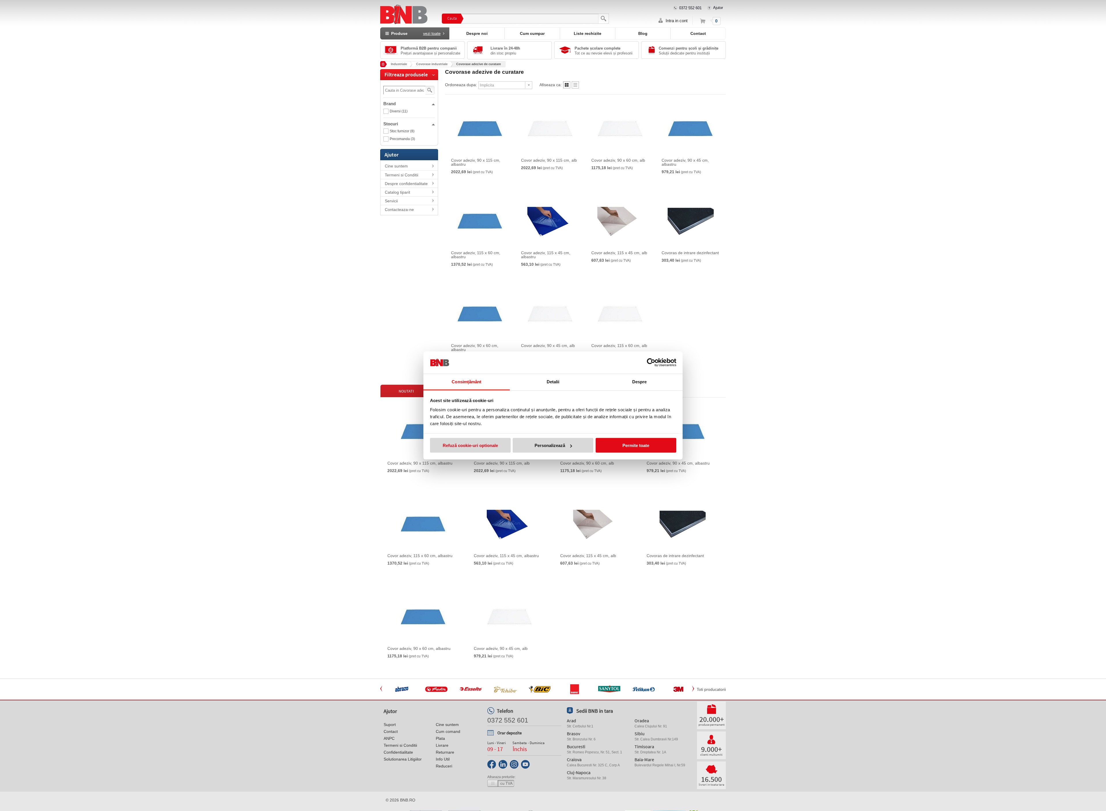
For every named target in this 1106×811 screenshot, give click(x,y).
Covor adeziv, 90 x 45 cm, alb (548, 346)
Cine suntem (396, 166)
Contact (698, 33)
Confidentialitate (398, 752)
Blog (642, 33)
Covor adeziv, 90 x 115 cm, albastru (475, 162)
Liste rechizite (587, 33)
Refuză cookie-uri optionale (470, 445)
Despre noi (477, 33)
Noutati (406, 391)
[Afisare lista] (575, 87)
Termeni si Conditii (401, 175)
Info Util (443, 759)
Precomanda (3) (402, 139)
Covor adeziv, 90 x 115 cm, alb (549, 160)
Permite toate (635, 445)
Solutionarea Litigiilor (403, 759)
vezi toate (432, 33)
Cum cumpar (532, 33)
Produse (415, 33)
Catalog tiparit (397, 192)
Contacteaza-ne (399, 209)
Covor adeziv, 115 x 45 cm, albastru (545, 255)
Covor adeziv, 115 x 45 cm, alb (619, 253)
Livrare (442, 745)
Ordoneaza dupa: (461, 84)
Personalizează (550, 445)
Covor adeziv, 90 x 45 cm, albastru (685, 162)
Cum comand (448, 731)
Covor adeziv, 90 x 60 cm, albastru (474, 348)
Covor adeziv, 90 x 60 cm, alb (618, 160)
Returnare (445, 752)
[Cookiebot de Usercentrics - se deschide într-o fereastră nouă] (651, 362)
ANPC (389, 738)
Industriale (399, 64)
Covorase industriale (432, 64)
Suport (390, 724)
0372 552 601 (690, 8)
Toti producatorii (711, 689)
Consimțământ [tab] (466, 381)
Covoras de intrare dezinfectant (690, 253)
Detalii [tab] (553, 381)
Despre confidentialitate (406, 183)
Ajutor (718, 7)
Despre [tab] (639, 381)
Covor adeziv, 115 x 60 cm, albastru (475, 255)
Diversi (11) (399, 111)
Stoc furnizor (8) (402, 131)
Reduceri (444, 766)
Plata (440, 738)
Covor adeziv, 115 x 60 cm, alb (619, 346)
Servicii (391, 201)
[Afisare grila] (566, 87)
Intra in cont (677, 20)
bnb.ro (407, 800)
